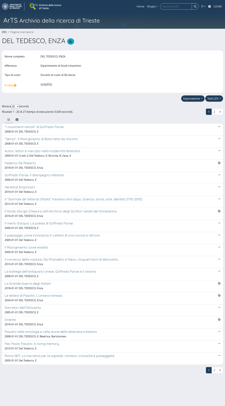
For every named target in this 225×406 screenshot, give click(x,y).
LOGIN (217, 6)
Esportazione (191, 98)
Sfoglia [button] (151, 6)
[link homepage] (13, 6)
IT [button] (202, 6)
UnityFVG (46, 84)
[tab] (9, 119)
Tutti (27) (213, 98)
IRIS (4, 32)
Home (140, 6)
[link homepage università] (46, 6)
